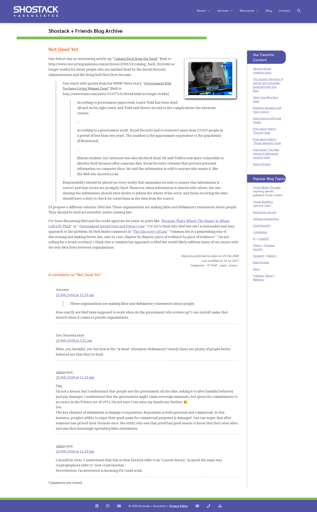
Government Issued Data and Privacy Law (112, 226)
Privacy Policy (179, 506)
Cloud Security (261, 225)
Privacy (257, 245)
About (201, 10)
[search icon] (298, 10)
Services (223, 10)
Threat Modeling (263, 201)
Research (258, 255)
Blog (269, 10)
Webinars (258, 279)
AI (254, 238)
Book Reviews (261, 262)
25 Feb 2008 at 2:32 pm (74, 340)
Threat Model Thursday (266, 187)
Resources (247, 10)
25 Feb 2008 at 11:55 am (75, 295)
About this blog (262, 164)
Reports (271, 255)
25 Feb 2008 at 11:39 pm (75, 451)
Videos (269, 275)
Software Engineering (266, 218)
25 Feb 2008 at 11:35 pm (75, 377)
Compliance (260, 232)
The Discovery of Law (150, 231)
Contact (284, 10)
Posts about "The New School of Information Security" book (266, 153)
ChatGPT (264, 238)
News (256, 269)
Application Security (265, 212)
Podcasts (258, 275)
